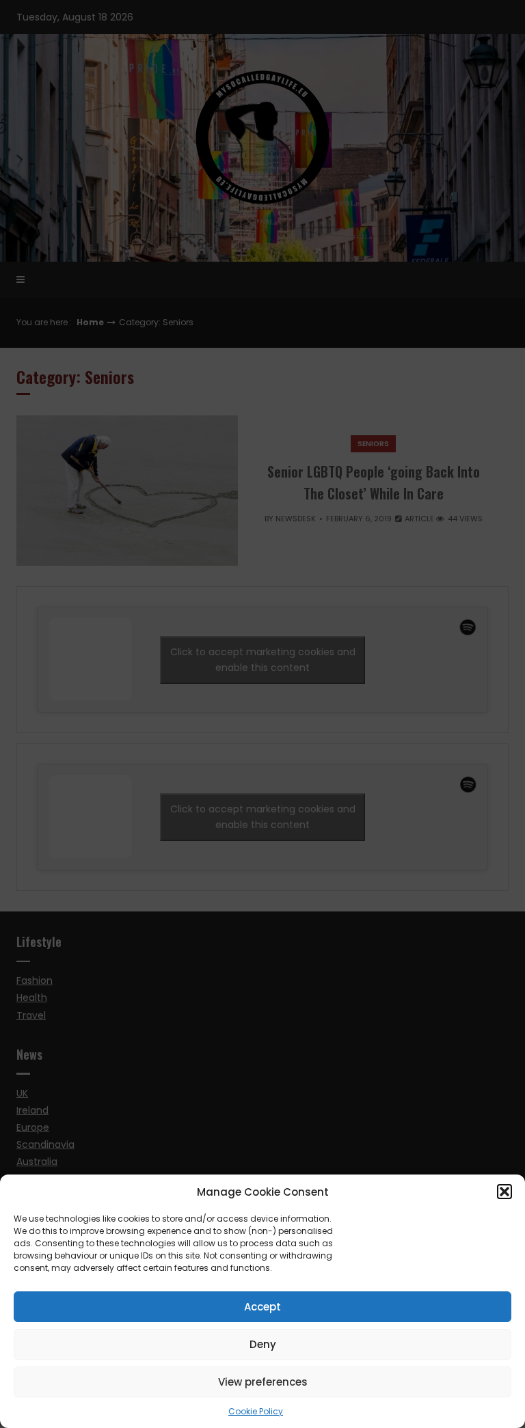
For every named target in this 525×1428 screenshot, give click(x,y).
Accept (262, 1307)
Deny (263, 1344)
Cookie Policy (255, 1411)
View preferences (263, 1382)
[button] (504, 1191)
